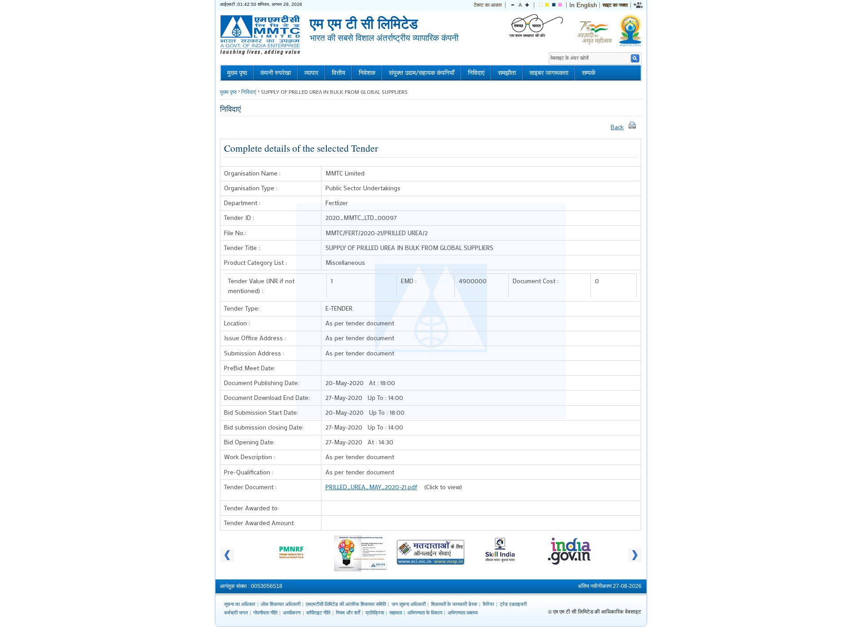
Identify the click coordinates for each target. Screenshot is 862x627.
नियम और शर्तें (348, 612)
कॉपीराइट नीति (318, 612)
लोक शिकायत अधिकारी (280, 604)
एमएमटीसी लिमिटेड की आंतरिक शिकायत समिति (346, 604)
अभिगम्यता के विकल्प (424, 612)
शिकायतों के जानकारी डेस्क (454, 604)
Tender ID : (239, 217)
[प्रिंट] (632, 127)
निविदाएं (476, 73)
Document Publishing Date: (261, 382)
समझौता (507, 73)
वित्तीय (338, 73)
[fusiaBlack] (560, 5)
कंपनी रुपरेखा (275, 73)
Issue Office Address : (255, 337)
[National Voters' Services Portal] (430, 562)
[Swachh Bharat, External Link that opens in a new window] (536, 26)
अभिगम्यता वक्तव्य (463, 612)
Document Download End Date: (267, 397)
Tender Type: (241, 308)
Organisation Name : (252, 173)
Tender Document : (250, 486)
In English (583, 5)
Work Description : (249, 456)
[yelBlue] (554, 5)
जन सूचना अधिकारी (408, 604)
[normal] (541, 5)
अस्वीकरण (292, 612)
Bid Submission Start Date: (261, 412)
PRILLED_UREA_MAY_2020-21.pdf (371, 486)
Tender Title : (242, 247)
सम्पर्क (588, 73)
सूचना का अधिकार (239, 604)
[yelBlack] (547, 5)
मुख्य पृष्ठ (237, 73)
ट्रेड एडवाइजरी (513, 604)
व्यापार (311, 73)
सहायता (395, 612)
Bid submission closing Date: (263, 427)
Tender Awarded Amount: (259, 522)
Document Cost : (536, 280)
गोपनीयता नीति (265, 612)
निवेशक (367, 73)
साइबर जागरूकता (548, 73)
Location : (237, 323)
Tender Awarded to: (251, 508)
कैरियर (488, 604)
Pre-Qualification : (248, 472)
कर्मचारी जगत (236, 612)
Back (617, 127)
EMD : (409, 280)
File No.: (235, 232)
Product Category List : (255, 262)
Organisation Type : (250, 188)
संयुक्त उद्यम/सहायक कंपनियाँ (421, 73)
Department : (242, 202)
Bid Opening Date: (249, 442)
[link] (638, 4)
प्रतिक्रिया (374, 612)
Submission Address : (254, 353)
